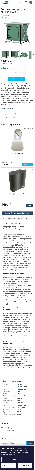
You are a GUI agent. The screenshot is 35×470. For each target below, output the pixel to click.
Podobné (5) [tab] (11, 218)
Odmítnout (8, 465)
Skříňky (19, 384)
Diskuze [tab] (27, 218)
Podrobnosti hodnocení (26, 17)
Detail (30, 205)
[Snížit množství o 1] (7, 80)
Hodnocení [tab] (20, 218)
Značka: (8, 19)
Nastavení (17, 459)
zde (14, 455)
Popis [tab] (4, 218)
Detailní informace (7, 108)
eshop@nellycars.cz (10, 428)
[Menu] (31, 2)
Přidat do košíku (18, 79)
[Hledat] (21, 2)
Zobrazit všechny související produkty (17, 213)
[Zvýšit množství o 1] (7, 78)
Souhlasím (25, 465)
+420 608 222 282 (9, 430)
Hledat (30, 443)
